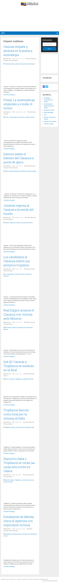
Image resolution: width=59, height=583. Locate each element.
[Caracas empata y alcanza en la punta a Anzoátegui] (20, 74)
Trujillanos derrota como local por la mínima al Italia (16, 414)
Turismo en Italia (48, 124)
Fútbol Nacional (31, 58)
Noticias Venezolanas (50, 121)
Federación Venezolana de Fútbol (48, 99)
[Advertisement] (29, 20)
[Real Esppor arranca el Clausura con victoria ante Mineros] (20, 337)
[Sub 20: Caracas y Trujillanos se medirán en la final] (20, 386)
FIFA (45, 115)
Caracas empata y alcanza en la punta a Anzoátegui (17, 51)
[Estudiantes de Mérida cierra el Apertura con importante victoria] (20, 545)
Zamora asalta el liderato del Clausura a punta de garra (18, 158)
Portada (5, 60)
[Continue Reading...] (9, 94)
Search (49, 48)
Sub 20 (5, 375)
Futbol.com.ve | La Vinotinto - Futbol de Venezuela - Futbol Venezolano (20, 579)
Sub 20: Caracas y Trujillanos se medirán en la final (18, 366)
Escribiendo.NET (53, 580)
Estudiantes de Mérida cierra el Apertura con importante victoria (18, 521)
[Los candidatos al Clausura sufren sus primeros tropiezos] (20, 284)
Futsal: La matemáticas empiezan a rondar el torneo (19, 104)
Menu (3, 33)
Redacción (8, 58)
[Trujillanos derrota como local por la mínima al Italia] (20, 436)
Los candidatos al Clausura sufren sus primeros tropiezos (16, 261)
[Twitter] (47, 86)
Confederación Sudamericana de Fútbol (49, 105)
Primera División (13, 60)
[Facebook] (44, 86)
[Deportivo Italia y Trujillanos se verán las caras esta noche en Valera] (20, 490)
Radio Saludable (48, 112)
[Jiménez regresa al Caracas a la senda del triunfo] (20, 232)
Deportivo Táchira (49, 110)
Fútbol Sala (32, 112)
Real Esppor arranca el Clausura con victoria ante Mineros (18, 314)
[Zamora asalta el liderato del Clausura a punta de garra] (20, 181)
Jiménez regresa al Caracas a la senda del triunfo (18, 210)
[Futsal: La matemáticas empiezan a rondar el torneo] (20, 127)
